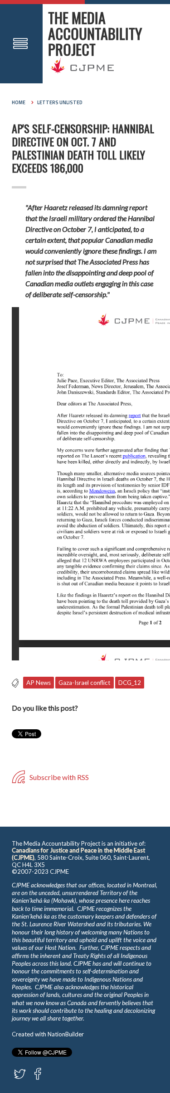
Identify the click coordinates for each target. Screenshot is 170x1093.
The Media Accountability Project (95, 33)
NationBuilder (66, 1034)
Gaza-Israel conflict (84, 682)
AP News (38, 682)
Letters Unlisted (60, 102)
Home (18, 102)
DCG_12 (129, 682)
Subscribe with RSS (58, 777)
